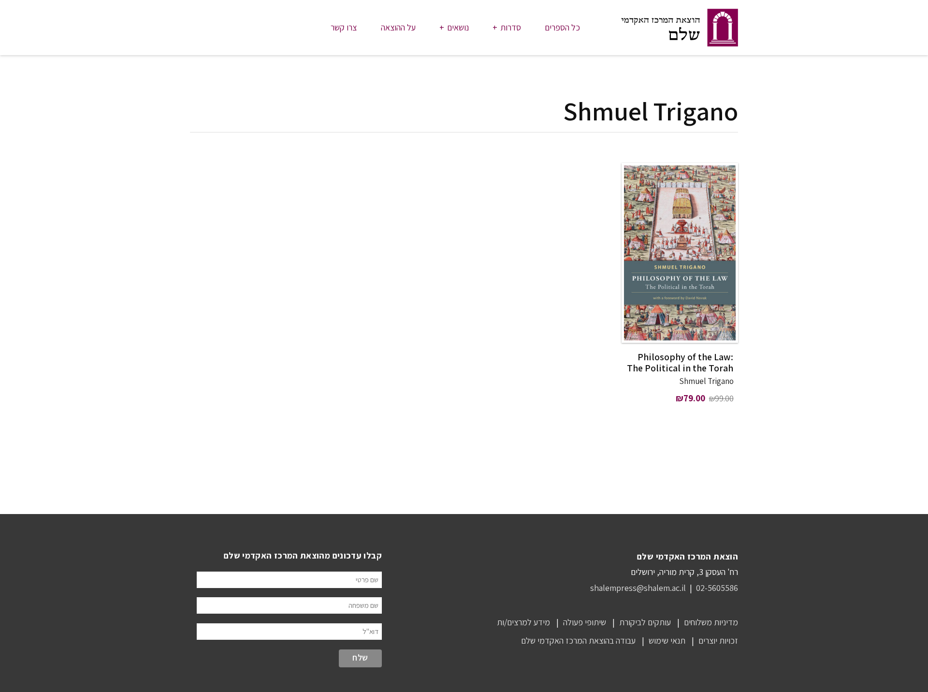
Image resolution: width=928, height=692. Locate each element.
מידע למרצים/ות (523, 622)
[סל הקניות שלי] (236, 27)
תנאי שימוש (667, 640)
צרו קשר (344, 27)
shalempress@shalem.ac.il (638, 587)
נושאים (458, 27)
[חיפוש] (272, 27)
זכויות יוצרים (718, 640)
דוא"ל (370, 631)
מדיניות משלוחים (711, 622)
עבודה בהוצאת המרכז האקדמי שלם (578, 640)
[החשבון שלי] (200, 27)
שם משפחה (363, 605)
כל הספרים (562, 27)
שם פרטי (367, 579)
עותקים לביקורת (645, 622)
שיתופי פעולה (584, 622)
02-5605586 (717, 587)
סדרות (510, 27)
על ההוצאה (398, 27)
